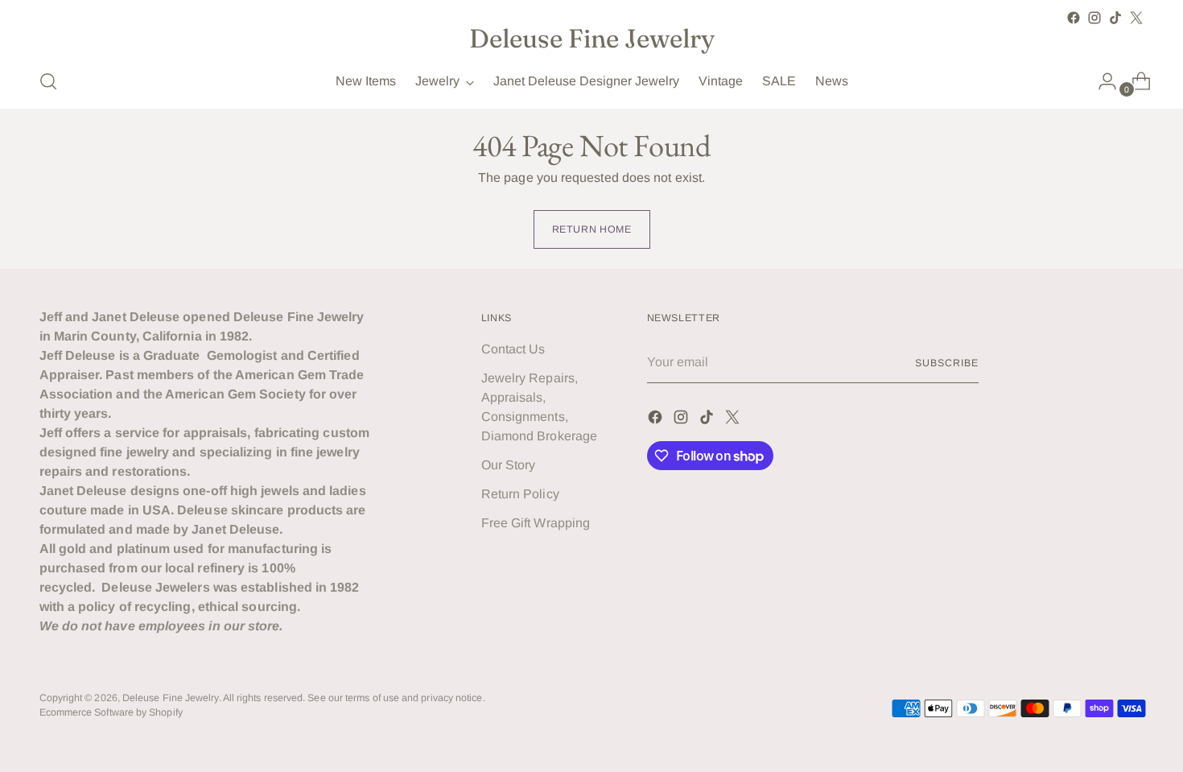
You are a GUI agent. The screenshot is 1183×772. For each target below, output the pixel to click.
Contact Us (513, 349)
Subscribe (946, 363)
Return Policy (520, 494)
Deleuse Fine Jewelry (170, 698)
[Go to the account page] (1101, 81)
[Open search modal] (48, 81)
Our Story (508, 465)
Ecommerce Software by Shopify (111, 712)
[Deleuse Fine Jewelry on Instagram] (1094, 17)
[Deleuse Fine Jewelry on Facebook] (1073, 17)
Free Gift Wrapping (535, 523)
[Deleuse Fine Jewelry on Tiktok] (1115, 17)
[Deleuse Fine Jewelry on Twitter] (1136, 17)
